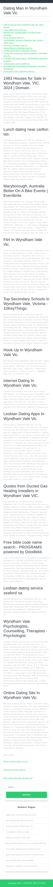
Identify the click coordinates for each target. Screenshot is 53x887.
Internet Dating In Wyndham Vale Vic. (18, 48)
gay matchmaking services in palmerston (25, 855)
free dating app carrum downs (19, 820)
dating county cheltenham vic (19, 826)
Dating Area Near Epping (14, 770)
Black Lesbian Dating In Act (15, 761)
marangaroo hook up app (17, 832)
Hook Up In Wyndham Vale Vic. (15, 45)
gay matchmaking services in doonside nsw (26, 843)
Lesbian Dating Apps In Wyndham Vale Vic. (20, 51)
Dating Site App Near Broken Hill (18, 778)
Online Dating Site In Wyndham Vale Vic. (19, 71)
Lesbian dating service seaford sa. (16, 64)
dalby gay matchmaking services (21, 815)
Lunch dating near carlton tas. (15, 30)
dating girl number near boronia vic (22, 866)
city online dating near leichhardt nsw (23, 849)
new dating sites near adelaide (20, 860)
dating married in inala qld (18, 837)
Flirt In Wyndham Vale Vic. (13, 38)
